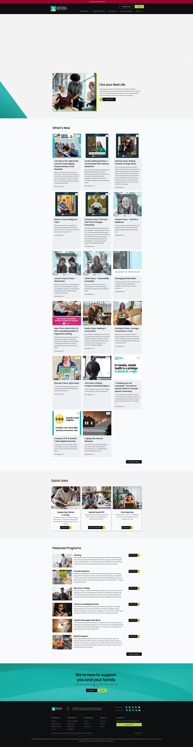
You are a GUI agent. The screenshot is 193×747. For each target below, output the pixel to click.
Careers (86, 721)
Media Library (88, 726)
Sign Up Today (129, 724)
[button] (85, 11)
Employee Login (126, 6)
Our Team (54, 729)
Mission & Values (56, 724)
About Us (53, 721)
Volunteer (86, 724)
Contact (102, 726)
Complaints (71, 729)
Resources (103, 721)
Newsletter (71, 726)
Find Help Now (126, 527)
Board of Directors (56, 726)
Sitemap (102, 724)
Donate (139, 6)
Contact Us (92, 690)
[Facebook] (133, 707)
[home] (59, 8)
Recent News (71, 724)
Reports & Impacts (73, 721)
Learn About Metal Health (95, 527)
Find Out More (61, 52)
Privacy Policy (138, 733)
